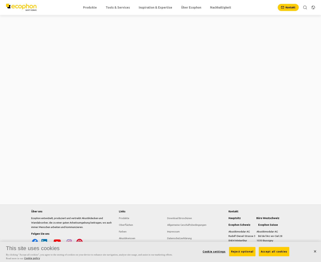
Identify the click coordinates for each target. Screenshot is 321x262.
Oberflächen (126, 224)
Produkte (124, 218)
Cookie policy (32, 258)
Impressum (173, 231)
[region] (160, 252)
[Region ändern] (313, 7)
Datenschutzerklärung (179, 238)
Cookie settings (214, 251)
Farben (123, 231)
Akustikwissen (127, 238)
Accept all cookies (274, 251)
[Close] (315, 251)
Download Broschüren (179, 218)
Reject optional (242, 251)
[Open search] (305, 7)
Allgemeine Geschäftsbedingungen (186, 224)
